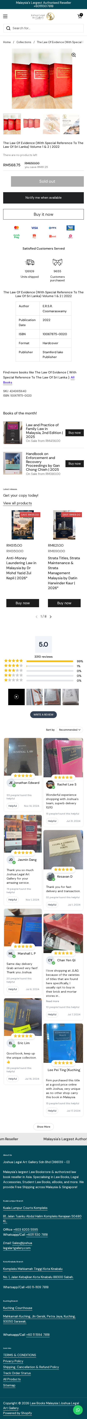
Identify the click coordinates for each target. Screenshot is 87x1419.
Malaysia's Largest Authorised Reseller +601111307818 (43, 4)
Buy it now (43, 214)
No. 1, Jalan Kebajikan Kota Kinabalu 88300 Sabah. (38, 1277)
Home (7, 42)
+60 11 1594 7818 (38, 1335)
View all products (17, 503)
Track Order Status (17, 1373)
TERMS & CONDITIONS (19, 1355)
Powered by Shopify (17, 1413)
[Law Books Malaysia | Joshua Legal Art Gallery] (42, 16)
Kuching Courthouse (17, 1308)
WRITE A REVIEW (43, 714)
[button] (79, 16)
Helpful (12, 806)
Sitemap (9, 1385)
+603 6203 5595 (25, 1229)
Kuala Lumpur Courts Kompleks (25, 1208)
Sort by (50, 729)
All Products (12, 1379)
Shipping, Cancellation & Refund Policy (31, 1367)
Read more (52, 1001)
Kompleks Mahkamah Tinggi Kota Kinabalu (33, 1269)
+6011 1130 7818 (37, 1235)
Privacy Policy (13, 1361)
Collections (23, 42)
